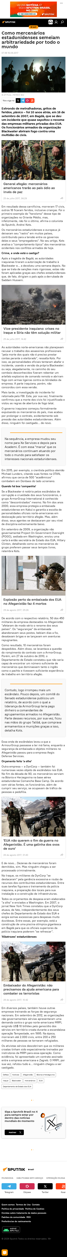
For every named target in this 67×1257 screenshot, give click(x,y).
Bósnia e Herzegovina (46, 1075)
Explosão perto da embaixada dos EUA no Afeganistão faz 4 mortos (32, 601)
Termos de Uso (23, 1204)
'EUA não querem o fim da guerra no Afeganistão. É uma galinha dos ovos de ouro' (31, 844)
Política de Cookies (34, 1208)
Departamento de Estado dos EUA (17, 1086)
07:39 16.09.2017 (10, 52)
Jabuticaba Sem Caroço (29, 1177)
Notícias (15, 1075)
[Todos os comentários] (5, 1252)
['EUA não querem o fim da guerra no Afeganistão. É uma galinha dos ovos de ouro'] (33, 817)
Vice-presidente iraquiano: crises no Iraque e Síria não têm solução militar (32, 331)
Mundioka (7, 1177)
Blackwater (16, 1080)
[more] (62, 198)
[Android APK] (11, 1230)
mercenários (30, 1080)
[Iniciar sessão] (56, 22)
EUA (41, 1080)
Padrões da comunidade (13, 1217)
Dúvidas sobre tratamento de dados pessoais (24, 1213)
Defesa (6, 1075)
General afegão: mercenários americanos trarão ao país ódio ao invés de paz (29, 188)
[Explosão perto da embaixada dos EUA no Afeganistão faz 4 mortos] (33, 576)
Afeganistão (28, 1075)
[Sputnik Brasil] (9, 23)
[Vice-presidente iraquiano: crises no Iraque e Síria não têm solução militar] (33, 305)
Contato (36, 1204)
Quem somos (8, 1204)
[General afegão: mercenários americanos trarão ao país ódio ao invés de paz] (33, 160)
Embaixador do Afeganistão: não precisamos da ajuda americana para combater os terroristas (31, 989)
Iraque (5, 1080)
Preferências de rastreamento (16, 1221)
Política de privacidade (13, 1208)
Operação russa (55, 1177)
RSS (28, 1217)
